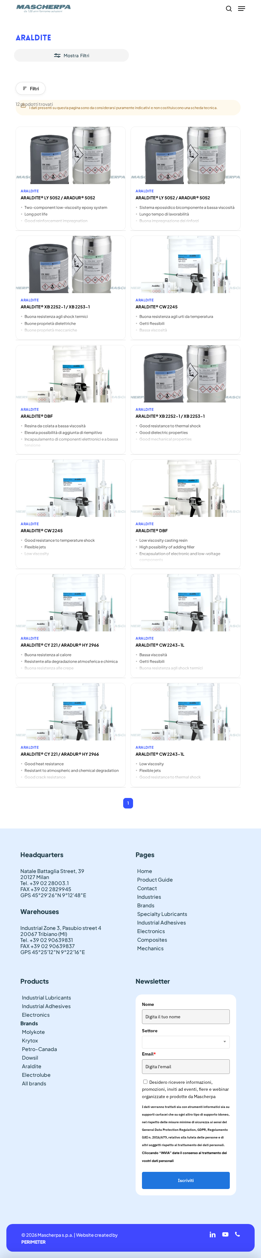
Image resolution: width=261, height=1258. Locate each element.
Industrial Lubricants (46, 997)
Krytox (30, 1040)
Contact (147, 888)
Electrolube (36, 1075)
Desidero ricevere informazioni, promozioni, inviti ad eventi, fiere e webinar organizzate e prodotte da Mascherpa (185, 1089)
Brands (145, 905)
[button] (241, 8)
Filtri (34, 88)
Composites (152, 940)
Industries (149, 897)
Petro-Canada (39, 1049)
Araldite (31, 1066)
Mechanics (150, 948)
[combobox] (186, 1042)
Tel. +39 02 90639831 (46, 940)
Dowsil (30, 1058)
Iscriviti (186, 1180)
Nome (148, 1004)
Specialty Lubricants (162, 914)
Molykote (33, 1032)
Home (144, 871)
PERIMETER (33, 1242)
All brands (34, 1083)
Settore (150, 1031)
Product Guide (155, 879)
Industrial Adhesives (161, 922)
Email (149, 1054)
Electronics (151, 931)
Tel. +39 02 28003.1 (44, 883)
